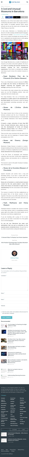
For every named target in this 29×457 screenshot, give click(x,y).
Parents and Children (23, 403)
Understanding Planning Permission (16, 375)
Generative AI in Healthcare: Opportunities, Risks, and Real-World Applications (17, 354)
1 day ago (10, 327)
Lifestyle (12, 416)
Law (11, 414)
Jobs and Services (12, 411)
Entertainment (4, 418)
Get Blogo (11, 453)
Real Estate (22, 407)
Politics (21, 405)
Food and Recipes (12, 398)
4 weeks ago (11, 343)
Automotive (3, 403)
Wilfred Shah (5, 14)
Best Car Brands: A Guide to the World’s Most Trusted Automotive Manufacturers (17, 361)
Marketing (12, 421)
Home (2, 6)
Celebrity (3, 409)
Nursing (22, 398)
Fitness (3, 425)
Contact (12, 451)
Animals (3, 398)
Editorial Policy (21, 449)
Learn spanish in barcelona (19, 34)
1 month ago (11, 357)
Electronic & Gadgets (4, 415)
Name (3, 293)
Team (7, 449)
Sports (21, 413)
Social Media (23, 411)
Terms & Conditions (5, 451)
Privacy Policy (13, 449)
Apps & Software (3, 401)
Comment (4, 275)
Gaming (12, 401)
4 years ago (10, 377)
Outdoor (22, 400)
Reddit (21, 409)
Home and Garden (13, 406)
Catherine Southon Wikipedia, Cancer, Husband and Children (17, 439)
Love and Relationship (13, 419)
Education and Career (4, 412)
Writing (22, 423)
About (2, 449)
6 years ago (10, 372)
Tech (21, 415)
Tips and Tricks (23, 417)
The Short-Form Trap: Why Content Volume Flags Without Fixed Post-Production (16, 340)
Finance (3, 423)
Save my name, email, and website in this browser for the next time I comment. (15, 312)
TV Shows (22, 421)
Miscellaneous (7, 6)
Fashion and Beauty (4, 421)
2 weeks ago (11, 336)
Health (12, 403)
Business (3, 407)
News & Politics (14, 425)
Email (3, 299)
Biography (3, 405)
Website (3, 305)
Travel (21, 419)
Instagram (12, 408)
